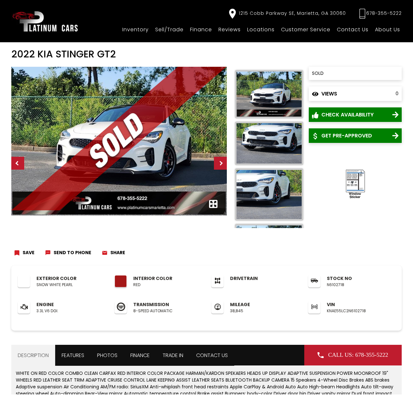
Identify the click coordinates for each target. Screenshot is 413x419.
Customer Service (305, 29)
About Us (387, 29)
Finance (201, 29)
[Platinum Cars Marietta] (45, 21)
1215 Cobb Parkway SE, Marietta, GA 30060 (291, 13)
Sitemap (184, 408)
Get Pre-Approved (346, 135)
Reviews (229, 29)
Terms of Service (158, 408)
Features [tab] (73, 355)
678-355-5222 (384, 13)
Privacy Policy (126, 408)
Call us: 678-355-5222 (358, 355)
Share (117, 252)
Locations (261, 29)
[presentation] (17, 163)
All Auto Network (386, 408)
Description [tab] (33, 355)
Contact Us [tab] (212, 355)
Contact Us (352, 29)
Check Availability (347, 114)
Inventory (135, 29)
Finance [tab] (140, 355)
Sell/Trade (169, 29)
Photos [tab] (107, 355)
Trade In (173, 355)
